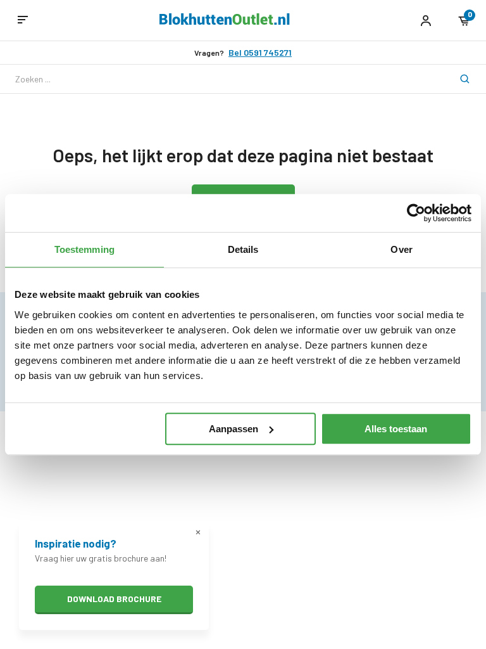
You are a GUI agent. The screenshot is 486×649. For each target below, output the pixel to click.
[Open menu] (23, 20)
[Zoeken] (456, 79)
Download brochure (114, 598)
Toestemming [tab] (84, 249)
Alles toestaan (395, 428)
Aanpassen (233, 428)
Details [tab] (243, 249)
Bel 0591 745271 (260, 53)
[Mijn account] (425, 20)
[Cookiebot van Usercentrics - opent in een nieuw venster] (416, 212)
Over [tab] (401, 249)
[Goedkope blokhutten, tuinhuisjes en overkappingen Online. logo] (224, 21)
